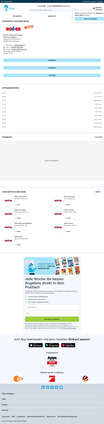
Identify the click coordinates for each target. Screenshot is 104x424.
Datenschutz (51, 416)
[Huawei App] (68, 345)
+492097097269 (16, 47)
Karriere (5, 410)
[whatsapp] (47, 387)
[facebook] (52, 387)
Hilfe (3, 399)
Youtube (52, 75)
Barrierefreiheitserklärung (36, 416)
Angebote (52, 16)
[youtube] (61, 387)
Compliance (21, 416)
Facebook (52, 68)
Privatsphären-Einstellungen (67, 416)
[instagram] (56, 387)
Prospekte (17, 16)
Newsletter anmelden (52, 319)
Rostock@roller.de (19, 49)
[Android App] (52, 345)
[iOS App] (36, 345)
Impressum (6, 416)
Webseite (52, 60)
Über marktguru (8, 393)
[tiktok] (43, 387)
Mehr (98, 192)
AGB (13, 416)
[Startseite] (9, 8)
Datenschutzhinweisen (69, 328)
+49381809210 (19, 45)
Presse (4, 404)
